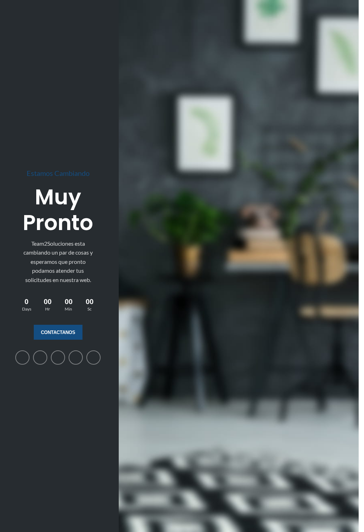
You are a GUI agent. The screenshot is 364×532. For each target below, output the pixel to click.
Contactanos (58, 332)
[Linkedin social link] (58, 357)
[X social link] (40, 357)
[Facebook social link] (22, 357)
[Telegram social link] (93, 357)
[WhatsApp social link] (76, 357)
